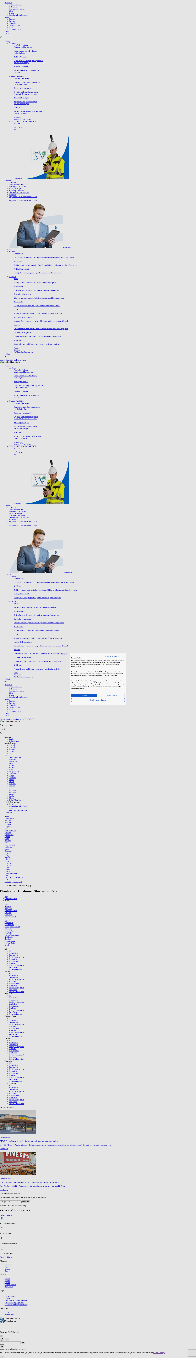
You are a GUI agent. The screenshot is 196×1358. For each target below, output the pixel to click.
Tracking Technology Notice (115, 656)
